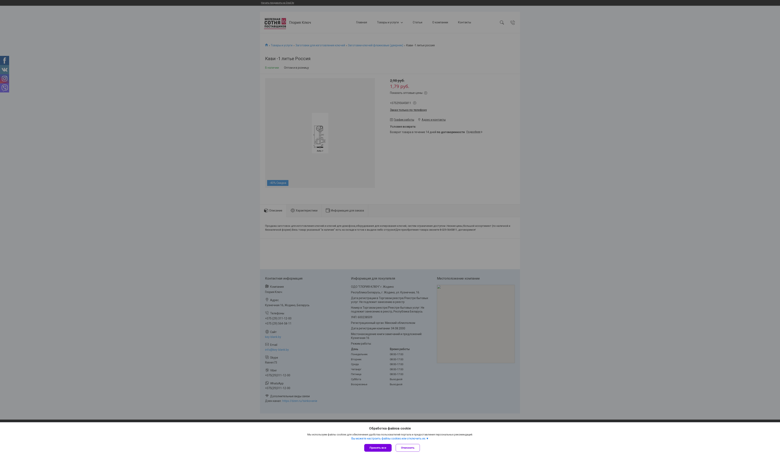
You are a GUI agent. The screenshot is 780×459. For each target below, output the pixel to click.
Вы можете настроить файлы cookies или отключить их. (388, 438)
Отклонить (408, 447)
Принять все (377, 447)
